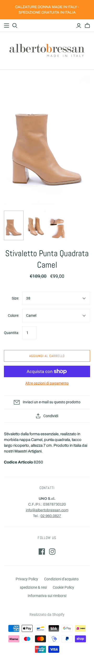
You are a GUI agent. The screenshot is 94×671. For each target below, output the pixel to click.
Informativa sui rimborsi (47, 596)
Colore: (13, 315)
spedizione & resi (33, 587)
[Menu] (6, 25)
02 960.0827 (50, 516)
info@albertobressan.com (47, 510)
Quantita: (11, 333)
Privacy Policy (27, 579)
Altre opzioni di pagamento (47, 383)
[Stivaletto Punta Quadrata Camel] (14, 225)
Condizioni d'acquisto (61, 579)
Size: (15, 298)
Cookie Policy (63, 587)
